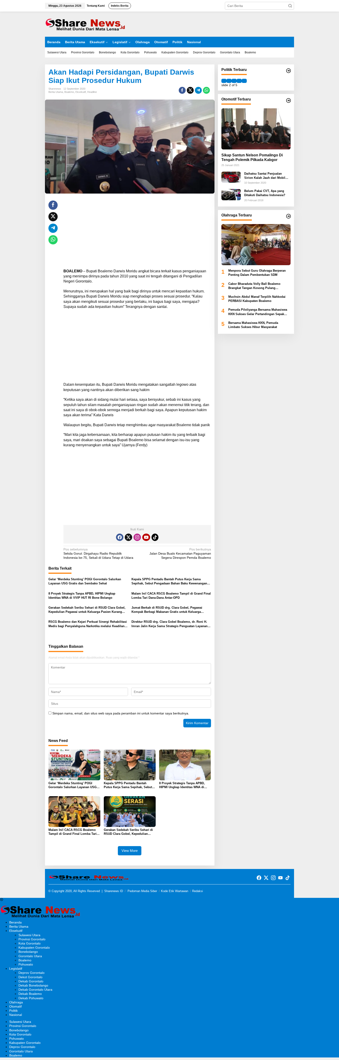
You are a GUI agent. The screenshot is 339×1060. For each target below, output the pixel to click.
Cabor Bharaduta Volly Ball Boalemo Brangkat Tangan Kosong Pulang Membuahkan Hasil (254, 286)
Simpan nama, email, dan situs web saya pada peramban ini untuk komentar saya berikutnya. (120, 713)
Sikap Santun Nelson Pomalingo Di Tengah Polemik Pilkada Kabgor (252, 157)
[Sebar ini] (182, 90)
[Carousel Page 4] (239, 81)
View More (130, 851)
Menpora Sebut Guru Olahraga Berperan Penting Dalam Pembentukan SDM (257, 272)
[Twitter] (128, 537)
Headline (92, 92)
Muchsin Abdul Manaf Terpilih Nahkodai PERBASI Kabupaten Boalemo (256, 299)
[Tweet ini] (190, 90)
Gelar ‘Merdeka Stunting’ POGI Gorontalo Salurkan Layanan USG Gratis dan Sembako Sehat (84, 581)
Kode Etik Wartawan (174, 891)
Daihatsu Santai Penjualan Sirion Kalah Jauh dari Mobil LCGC (264, 176)
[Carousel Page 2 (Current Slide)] (229, 81)
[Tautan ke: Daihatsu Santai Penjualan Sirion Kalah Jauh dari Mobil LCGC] (231, 177)
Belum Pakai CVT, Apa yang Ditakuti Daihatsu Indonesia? (264, 193)
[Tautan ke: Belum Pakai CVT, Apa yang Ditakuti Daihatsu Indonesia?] (231, 194)
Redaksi (197, 891)
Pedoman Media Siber (142, 891)
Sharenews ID (113, 891)
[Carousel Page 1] (223, 81)
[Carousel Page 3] (234, 81)
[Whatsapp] (206, 90)
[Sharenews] (85, 24)
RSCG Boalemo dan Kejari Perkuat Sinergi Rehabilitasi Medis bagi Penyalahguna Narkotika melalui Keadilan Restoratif (87, 624)
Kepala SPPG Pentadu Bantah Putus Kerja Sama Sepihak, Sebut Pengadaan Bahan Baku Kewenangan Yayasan (169, 581)
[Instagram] (137, 537)
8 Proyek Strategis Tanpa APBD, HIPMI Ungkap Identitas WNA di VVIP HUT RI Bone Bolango (81, 595)
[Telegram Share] (198, 90)
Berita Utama (55, 92)
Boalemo (69, 92)
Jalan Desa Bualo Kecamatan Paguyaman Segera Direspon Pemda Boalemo (180, 553)
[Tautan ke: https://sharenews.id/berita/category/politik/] (288, 70)
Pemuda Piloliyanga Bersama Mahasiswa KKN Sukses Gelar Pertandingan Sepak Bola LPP (257, 312)
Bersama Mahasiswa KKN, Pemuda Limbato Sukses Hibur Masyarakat (253, 325)
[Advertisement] (137, 232)
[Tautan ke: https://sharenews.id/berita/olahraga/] (288, 216)
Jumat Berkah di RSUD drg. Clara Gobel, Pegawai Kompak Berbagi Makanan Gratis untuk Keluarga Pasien (166, 610)
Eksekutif (80, 92)
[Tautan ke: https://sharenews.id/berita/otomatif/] (288, 100)
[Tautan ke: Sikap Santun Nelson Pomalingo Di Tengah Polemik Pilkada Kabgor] (256, 128)
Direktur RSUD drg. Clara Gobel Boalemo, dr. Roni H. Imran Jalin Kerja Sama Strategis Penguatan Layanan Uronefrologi (169, 624)
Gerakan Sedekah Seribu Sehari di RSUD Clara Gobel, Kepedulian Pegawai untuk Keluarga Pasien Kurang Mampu (86, 610)
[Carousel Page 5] (244, 81)
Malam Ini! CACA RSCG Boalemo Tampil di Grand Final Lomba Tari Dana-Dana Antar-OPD (171, 595)
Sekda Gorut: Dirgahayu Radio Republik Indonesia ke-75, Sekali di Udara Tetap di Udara (98, 553)
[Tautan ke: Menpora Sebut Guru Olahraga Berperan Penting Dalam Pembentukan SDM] (256, 244)
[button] (290, 6)
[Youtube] (146, 537)
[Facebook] (119, 537)
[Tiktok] (155, 537)
